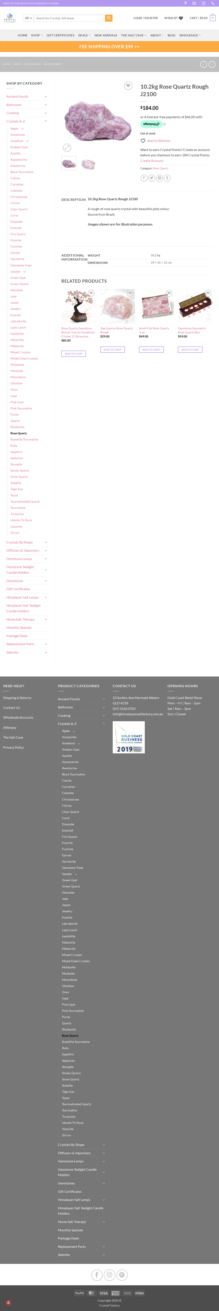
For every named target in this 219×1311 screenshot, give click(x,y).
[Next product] (203, 64)
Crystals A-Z (32, 64)
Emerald (16, 228)
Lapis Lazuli (18, 327)
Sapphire (16, 452)
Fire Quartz (18, 234)
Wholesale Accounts (18, 717)
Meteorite (17, 346)
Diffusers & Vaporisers (22, 550)
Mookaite (16, 371)
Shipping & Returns (17, 698)
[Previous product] (212, 64)
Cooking (12, 113)
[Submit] (108, 18)
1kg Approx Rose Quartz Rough (116, 330)
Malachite (17, 340)
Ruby (13, 445)
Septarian (16, 458)
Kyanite (15, 315)
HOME (22, 35)
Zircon (14, 533)
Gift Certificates (18, 589)
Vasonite (16, 526)
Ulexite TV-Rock (21, 520)
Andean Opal (19, 147)
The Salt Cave (13, 737)
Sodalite (15, 483)
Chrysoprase (18, 197)
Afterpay (9, 727)
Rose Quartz (53, 64)
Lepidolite (17, 333)
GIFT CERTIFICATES (60, 35)
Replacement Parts (20, 644)
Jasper (14, 302)
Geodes (15, 271)
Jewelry (15, 309)
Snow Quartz (19, 476)
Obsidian (16, 383)
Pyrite (14, 414)
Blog (172, 35)
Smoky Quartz (19, 470)
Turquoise (17, 514)
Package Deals (17, 636)
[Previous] (68, 116)
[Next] (127, 116)
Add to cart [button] (74, 353)
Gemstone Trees (21, 265)
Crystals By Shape (19, 542)
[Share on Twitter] (151, 178)
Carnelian (17, 184)
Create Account (151, 160)
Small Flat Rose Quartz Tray (154, 330)
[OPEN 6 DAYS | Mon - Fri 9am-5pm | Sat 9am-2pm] (204, 3)
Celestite (16, 190)
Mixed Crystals (20, 352)
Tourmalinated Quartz (25, 501)
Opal (13, 396)
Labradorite (18, 321)
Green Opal (18, 277)
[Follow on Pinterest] (122, 1275)
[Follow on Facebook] (97, 1275)
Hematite (16, 290)
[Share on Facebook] (144, 178)
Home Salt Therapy (20, 619)
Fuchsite (16, 246)
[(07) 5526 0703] (213, 3)
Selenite (12, 652)
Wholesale (188, 35)
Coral (14, 215)
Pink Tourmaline (21, 408)
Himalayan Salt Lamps (22, 597)
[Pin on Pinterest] (159, 178)
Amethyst (16, 141)
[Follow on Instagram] (109, 1275)
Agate (14, 128)
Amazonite (17, 134)
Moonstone (18, 377)
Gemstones (14, 581)
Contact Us (11, 707)
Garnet (15, 252)
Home (7, 64)
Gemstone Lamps (19, 559)
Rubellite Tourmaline (24, 439)
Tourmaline (17, 507)
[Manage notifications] (8, 1302)
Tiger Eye (16, 489)
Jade (13, 296)
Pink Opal (17, 402)
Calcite (15, 178)
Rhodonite (17, 427)
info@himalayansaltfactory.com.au (138, 714)
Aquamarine (18, 159)
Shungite (16, 464)
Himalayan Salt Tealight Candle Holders (23, 608)
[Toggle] (45, 96)
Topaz (14, 495)
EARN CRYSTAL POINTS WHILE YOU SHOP (28, 3)
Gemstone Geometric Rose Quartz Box (192, 330)
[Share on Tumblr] (167, 178)
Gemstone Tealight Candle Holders (20, 569)
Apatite (15, 153)
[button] (203, 18)
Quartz (15, 421)
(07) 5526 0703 (124, 708)
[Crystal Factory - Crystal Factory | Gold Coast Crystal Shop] (9, 18)
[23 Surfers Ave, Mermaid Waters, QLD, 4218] (186, 3)
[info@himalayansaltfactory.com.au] (194, 3)
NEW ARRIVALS (106, 35)
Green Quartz (19, 284)
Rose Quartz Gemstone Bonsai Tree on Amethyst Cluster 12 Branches (77, 332)
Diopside (16, 221)
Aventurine (17, 165)
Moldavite (17, 364)
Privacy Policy (13, 747)
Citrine (15, 203)
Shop (35, 35)
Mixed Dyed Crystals (24, 358)
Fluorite (15, 240)
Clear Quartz (19, 209)
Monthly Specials (19, 627)
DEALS (83, 35)
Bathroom (13, 105)
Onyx (14, 389)
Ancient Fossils (17, 96)
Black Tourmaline (21, 172)
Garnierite (17, 259)
